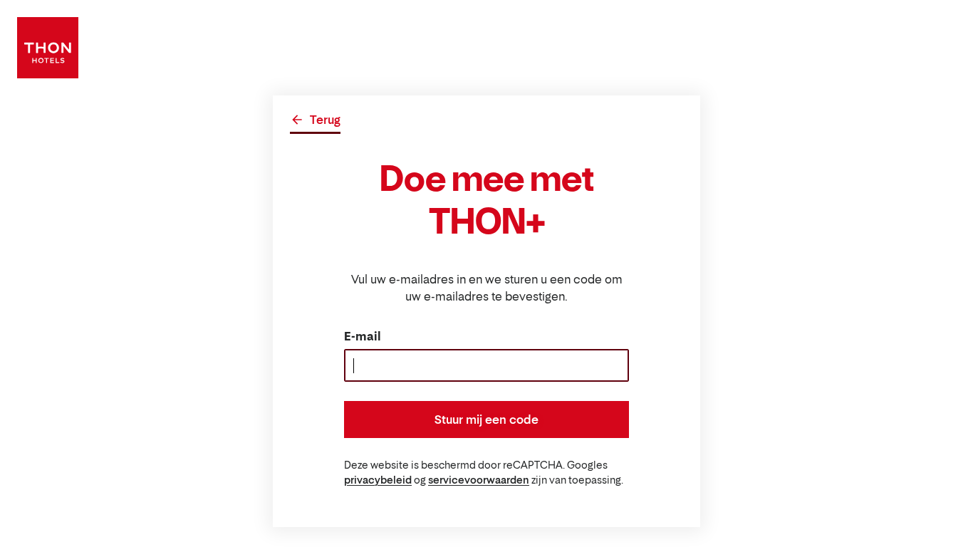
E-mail (362, 336)
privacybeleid (378, 480)
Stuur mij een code (486, 419)
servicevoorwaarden (478, 480)
